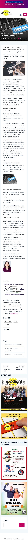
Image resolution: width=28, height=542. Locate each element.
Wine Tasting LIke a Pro (20, 368)
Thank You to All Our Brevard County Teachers (14, 5)
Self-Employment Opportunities (13, 344)
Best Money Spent (7, 370)
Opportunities (18, 354)
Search (6, 520)
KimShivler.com (14, 313)
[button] (25, 14)
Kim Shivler (8, 354)
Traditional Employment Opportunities (11, 349)
